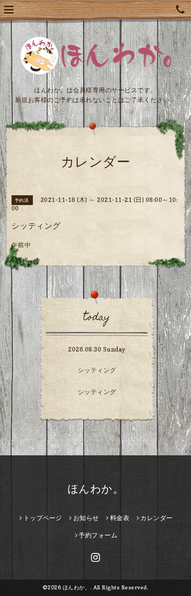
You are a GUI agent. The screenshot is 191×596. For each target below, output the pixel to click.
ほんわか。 (96, 488)
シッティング (97, 370)
